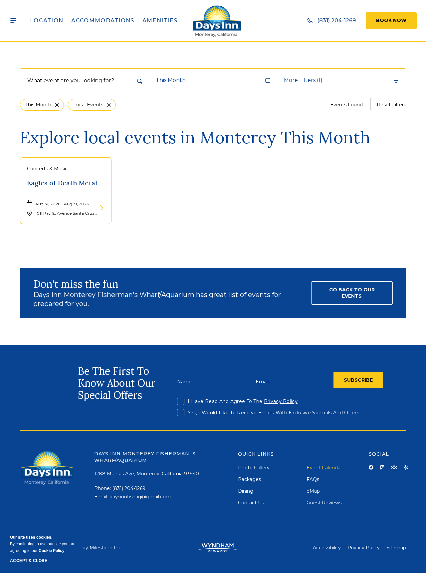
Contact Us (251, 503)
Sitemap (396, 548)
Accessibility (327, 548)
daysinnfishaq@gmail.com (140, 497)
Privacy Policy (281, 401)
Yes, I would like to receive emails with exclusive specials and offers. (274, 413)
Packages (249, 479)
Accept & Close (28, 560)
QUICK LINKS (256, 454)
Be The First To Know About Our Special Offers (116, 383)
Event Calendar (324, 468)
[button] (352, 293)
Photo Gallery (254, 468)
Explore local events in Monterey (195, 137)
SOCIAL (379, 454)
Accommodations (102, 20)
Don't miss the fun (75, 284)
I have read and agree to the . (243, 401)
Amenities (160, 20)
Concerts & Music (47, 169)
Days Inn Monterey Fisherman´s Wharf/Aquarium (145, 457)
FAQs (313, 479)
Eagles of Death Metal (62, 183)
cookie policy (52, 550)
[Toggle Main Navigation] (13, 21)
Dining (245, 491)
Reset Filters (391, 105)
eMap (313, 491)
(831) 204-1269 (128, 488)
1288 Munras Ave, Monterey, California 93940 (146, 474)
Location (46, 20)
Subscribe (358, 380)
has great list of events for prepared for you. (157, 299)
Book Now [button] (391, 20)
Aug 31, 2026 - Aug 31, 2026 (62, 203)
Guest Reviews (324, 503)
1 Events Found (345, 105)
